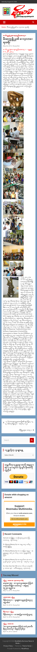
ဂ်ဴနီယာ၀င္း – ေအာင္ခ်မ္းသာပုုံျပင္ (17, 614)
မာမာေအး (10, 580)
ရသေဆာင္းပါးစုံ (18, 580)
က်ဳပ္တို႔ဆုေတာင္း (25, 430)
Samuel (5, 538)
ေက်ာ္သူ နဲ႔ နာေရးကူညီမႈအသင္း (14, 35)
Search (32, 440)
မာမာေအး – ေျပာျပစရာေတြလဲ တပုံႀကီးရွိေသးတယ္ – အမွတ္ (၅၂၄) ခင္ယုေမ (18, 585)
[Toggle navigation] (4, 22)
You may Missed (10, 575)
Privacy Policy (8, 646)
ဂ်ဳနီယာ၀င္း (6, 611)
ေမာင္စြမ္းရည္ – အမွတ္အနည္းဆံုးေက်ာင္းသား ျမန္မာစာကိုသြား (18, 553)
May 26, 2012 (7, 46)
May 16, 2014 (7, 590)
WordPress (25, 649)
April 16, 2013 (7, 631)
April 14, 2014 (7, 605)
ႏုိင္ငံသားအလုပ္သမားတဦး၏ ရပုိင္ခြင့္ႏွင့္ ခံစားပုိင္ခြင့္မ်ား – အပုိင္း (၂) (19, 423)
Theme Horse (26, 646)
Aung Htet (16, 46)
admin (15, 631)
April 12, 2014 (7, 617)
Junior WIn (6, 597)
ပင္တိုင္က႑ (5, 580)
